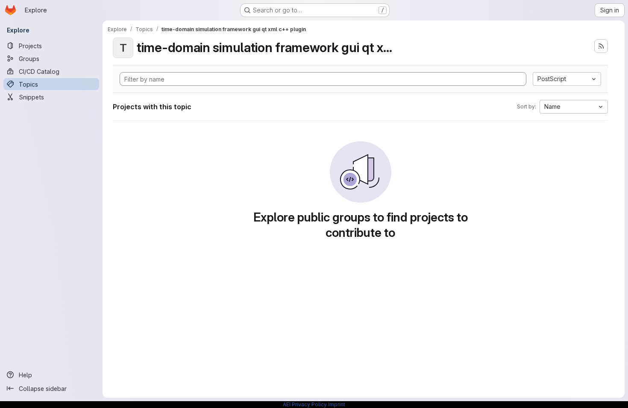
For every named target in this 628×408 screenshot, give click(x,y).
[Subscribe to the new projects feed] (601, 46)
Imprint (336, 404)
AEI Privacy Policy (305, 404)
